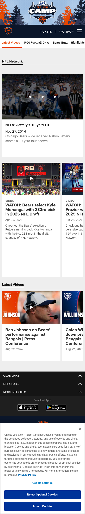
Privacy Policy (27, 474)
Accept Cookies (43, 506)
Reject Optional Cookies (42, 494)
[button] (29, 97)
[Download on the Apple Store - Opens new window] (27, 407)
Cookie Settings (42, 482)
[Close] (80, 428)
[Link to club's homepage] (8, 29)
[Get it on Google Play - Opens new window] (56, 409)
